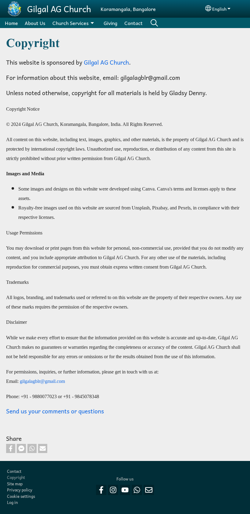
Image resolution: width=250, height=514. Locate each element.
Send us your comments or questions (55, 411)
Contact (133, 23)
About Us (35, 23)
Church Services (70, 23)
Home (11, 23)
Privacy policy (19, 490)
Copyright (16, 477)
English (219, 8)
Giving (110, 23)
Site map (15, 483)
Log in (12, 502)
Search (154, 23)
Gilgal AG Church (59, 9)
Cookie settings (21, 496)
